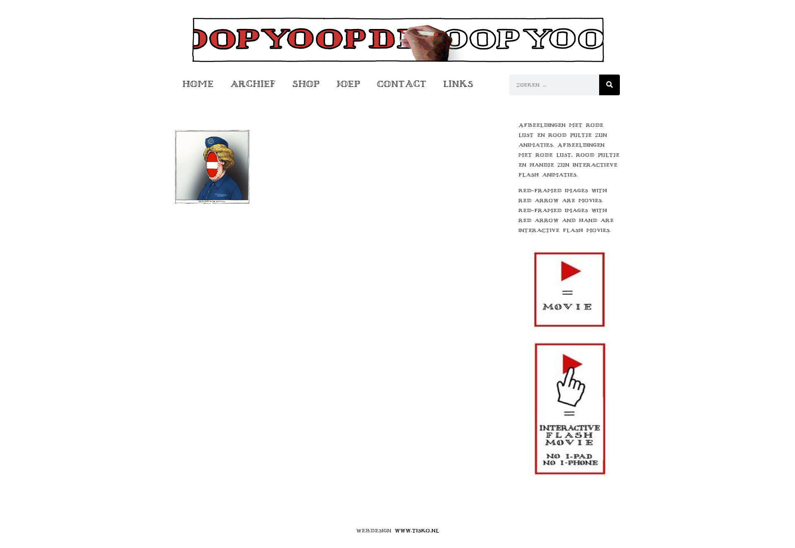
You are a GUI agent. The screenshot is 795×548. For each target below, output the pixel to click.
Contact (401, 83)
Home (198, 83)
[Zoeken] (609, 85)
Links (458, 83)
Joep (348, 83)
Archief (253, 83)
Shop (306, 83)
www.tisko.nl (417, 530)
